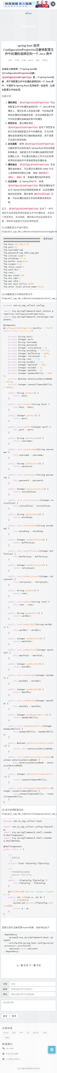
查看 (26, 965)
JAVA (45, 1033)
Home (6, 1033)
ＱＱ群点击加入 (13, 1059)
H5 (28, 1033)
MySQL (36, 1033)
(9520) (45, 60)
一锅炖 (6, 1038)
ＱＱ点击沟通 (12, 1053)
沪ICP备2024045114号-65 (28, 1068)
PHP (21, 1033)
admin (30, 60)
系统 (14, 1033)
